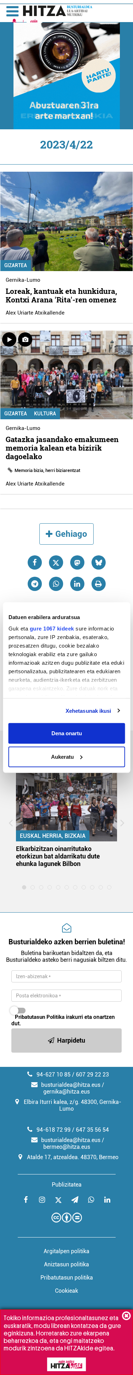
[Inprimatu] (99, 584)
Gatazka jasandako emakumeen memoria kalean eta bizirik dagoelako (62, 447)
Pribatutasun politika (66, 1277)
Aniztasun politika (66, 1264)
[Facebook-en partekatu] (35, 562)
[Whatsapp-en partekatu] (56, 584)
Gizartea (15, 265)
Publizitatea (67, 1184)
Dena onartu (66, 733)
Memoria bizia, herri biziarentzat (47, 470)
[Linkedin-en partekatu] (77, 584)
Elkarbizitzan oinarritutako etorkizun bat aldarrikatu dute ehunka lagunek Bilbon (58, 856)
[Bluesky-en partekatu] (99, 562)
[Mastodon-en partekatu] (77, 562)
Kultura (45, 413)
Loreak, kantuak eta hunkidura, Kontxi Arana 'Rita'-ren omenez (61, 295)
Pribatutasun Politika (40, 1017)
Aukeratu (62, 756)
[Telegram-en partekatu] (35, 584)
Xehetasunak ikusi (88, 710)
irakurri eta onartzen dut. (63, 1020)
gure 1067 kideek (51, 628)
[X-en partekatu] (56, 562)
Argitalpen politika (66, 1251)
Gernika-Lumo (23, 280)
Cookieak (66, 1290)
